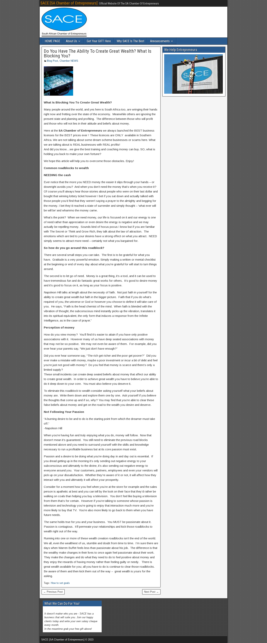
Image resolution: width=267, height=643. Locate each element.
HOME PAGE (52, 41)
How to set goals (60, 583)
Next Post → (151, 591)
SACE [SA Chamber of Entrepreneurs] (69, 3)
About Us (71, 41)
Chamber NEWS (69, 60)
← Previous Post (53, 591)
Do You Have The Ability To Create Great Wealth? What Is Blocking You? (97, 53)
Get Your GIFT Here (99, 41)
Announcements (160, 41)
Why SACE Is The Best (130, 41)
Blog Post (52, 60)
